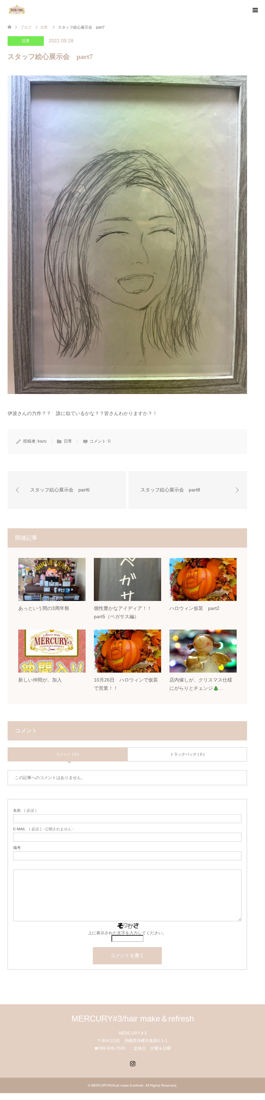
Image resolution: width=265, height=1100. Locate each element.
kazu (42, 441)
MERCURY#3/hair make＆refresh (132, 1018)
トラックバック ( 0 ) (187, 754)
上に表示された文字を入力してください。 (127, 933)
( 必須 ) (25, 810)
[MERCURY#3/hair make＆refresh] (26, 10)
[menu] (254, 10)
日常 (26, 41)
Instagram (132, 1063)
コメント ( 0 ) (67, 754)
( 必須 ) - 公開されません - (43, 829)
